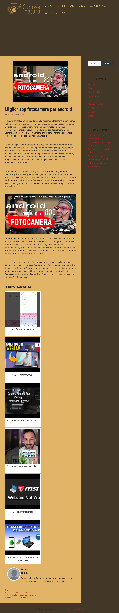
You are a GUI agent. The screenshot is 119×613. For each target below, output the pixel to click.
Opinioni (49, 6)
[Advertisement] (59, 36)
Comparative (51, 13)
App (16, 592)
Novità (91, 108)
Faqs (63, 13)
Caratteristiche (77, 6)
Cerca (108, 63)
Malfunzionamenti (98, 6)
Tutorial (61, 6)
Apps (9, 590)
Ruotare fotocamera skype (17, 597)
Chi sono (67, 609)
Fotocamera (23, 592)
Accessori (92, 84)
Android (10, 592)
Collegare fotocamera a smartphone (21, 595)
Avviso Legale (78, 609)
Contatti (59, 609)
